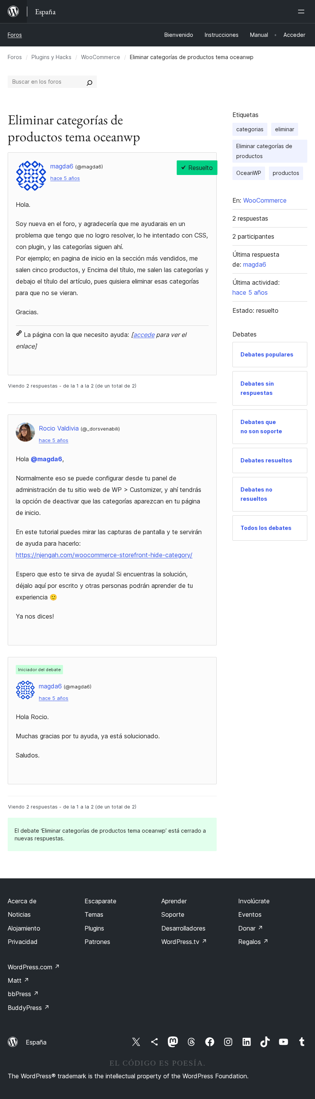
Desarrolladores (183, 928)
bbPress (23, 994)
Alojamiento (24, 928)
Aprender (174, 901)
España (36, 1042)
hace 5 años (65, 178)
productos (286, 173)
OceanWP (248, 173)
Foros (15, 34)
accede (143, 334)
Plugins (94, 928)
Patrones (97, 942)
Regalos (253, 942)
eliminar (284, 129)
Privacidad (23, 942)
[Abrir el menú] (302, 11)
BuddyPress (29, 1008)
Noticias (19, 914)
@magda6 (46, 459)
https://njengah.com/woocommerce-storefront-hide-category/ (104, 555)
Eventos (250, 914)
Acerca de (22, 901)
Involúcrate (254, 901)
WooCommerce (100, 57)
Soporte (172, 914)
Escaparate (100, 901)
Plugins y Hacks (51, 57)
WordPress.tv (184, 942)
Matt (18, 980)
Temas (94, 914)
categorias (250, 129)
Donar (250, 928)
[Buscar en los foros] (89, 82)
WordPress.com (34, 967)
